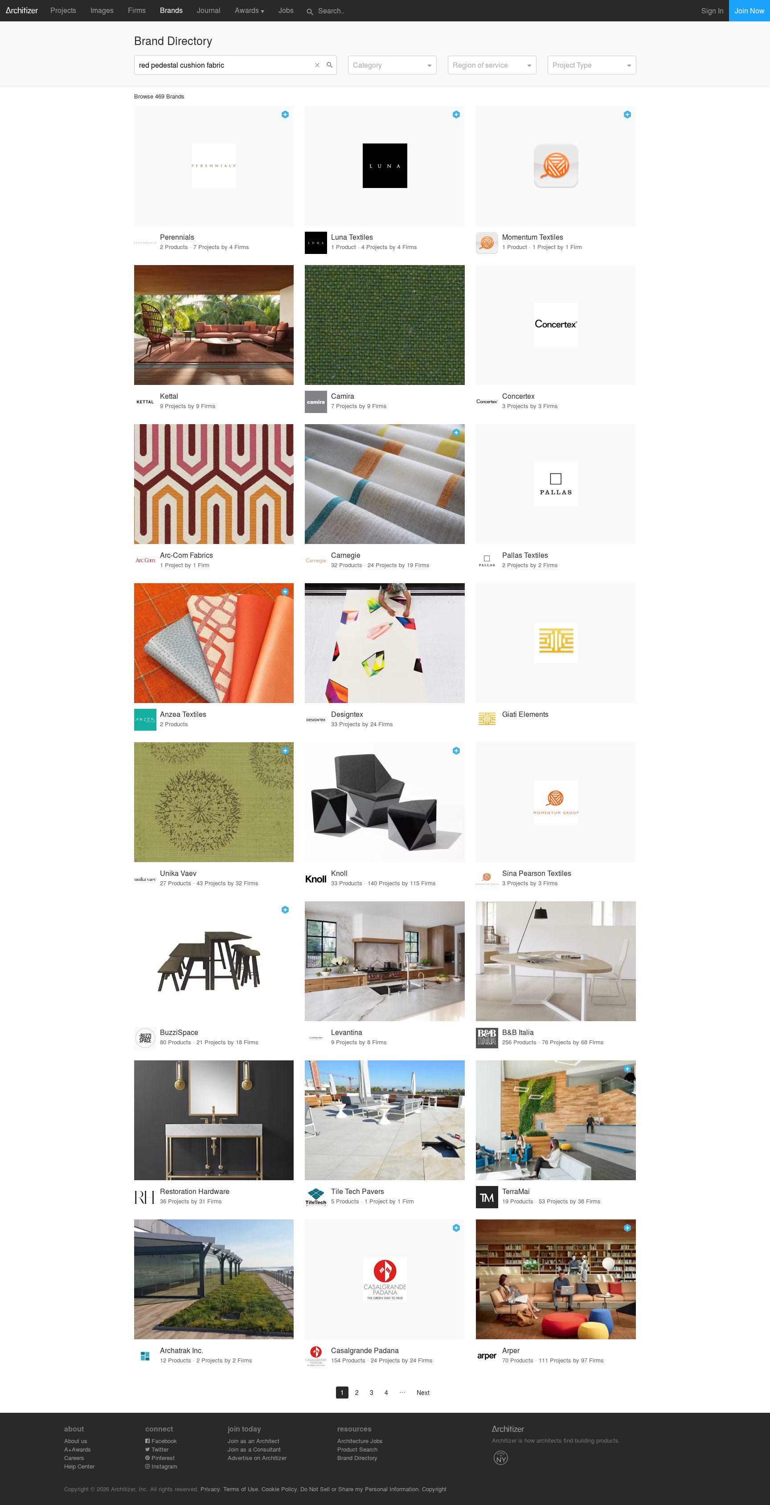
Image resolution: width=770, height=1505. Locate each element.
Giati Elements (525, 714)
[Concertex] (556, 325)
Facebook (163, 1440)
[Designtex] (385, 643)
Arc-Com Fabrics (186, 555)
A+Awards (77, 1449)
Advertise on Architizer (257, 1457)
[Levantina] (385, 961)
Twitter (159, 1449)
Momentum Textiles (532, 237)
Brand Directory (357, 1457)
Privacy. (211, 1489)
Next (423, 1392)
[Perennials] (214, 166)
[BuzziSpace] (214, 961)
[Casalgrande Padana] (385, 1279)
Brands (171, 10)
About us (75, 1440)
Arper (511, 1350)
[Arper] (556, 1279)
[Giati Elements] (556, 643)
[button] (319, 65)
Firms (137, 10)
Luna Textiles (352, 237)
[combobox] (392, 65)
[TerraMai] (556, 1120)
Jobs (286, 10)
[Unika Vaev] (214, 802)
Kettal (169, 396)
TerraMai (516, 1191)
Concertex (518, 396)
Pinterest (162, 1457)
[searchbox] (355, 63)
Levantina (346, 1032)
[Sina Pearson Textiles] (556, 802)
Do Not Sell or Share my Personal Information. (360, 1489)
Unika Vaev (178, 873)
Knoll (339, 873)
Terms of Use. (241, 1489)
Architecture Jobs (360, 1440)
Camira (342, 396)
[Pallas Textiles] (556, 484)
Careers (74, 1457)
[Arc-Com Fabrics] (214, 484)
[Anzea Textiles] (214, 643)
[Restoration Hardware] (214, 1120)
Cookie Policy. (280, 1489)
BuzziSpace (179, 1032)
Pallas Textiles (525, 555)
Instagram (163, 1466)
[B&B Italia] (556, 961)
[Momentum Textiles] (556, 166)
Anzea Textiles (183, 714)
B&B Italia (518, 1032)
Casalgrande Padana (365, 1350)
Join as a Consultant (254, 1449)
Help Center (79, 1466)
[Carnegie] (385, 484)
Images (102, 10)
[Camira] (385, 325)
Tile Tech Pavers (357, 1191)
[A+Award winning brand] (285, 114)
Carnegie (345, 555)
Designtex (347, 714)
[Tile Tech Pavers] (385, 1120)
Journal (209, 10)
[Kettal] (214, 325)
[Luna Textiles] (385, 166)
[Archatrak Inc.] (214, 1279)
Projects (63, 10)
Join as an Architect (253, 1440)
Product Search (357, 1449)
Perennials (177, 237)
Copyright (434, 1489)
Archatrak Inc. (181, 1350)
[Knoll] (385, 802)
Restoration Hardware (194, 1191)
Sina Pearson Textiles (536, 873)
